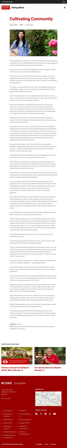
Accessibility (39, 444)
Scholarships (21, 328)
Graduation (13, 328)
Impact (19, 324)
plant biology (14, 89)
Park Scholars (35, 69)
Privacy (46, 444)
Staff (21, 25)
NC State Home (7, 2)
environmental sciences (45, 87)
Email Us (4, 394)
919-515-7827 (5, 398)
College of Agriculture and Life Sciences (25, 326)
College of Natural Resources (46, 326)
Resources (53, 444)
